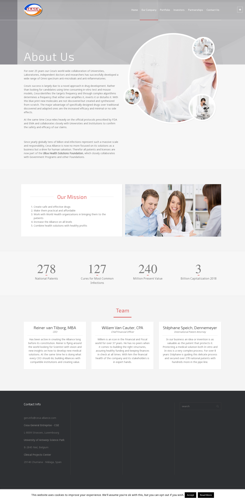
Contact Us (213, 9)
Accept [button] (190, 495)
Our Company (149, 9)
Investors (179, 9)
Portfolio (165, 9)
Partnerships (195, 9)
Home (134, 9)
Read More (206, 495)
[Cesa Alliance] (33, 10)
